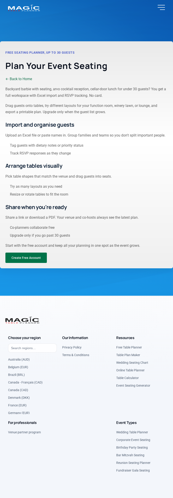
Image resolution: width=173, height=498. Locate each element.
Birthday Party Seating (132, 447)
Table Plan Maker (128, 355)
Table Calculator (127, 377)
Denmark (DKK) (19, 397)
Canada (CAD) (18, 390)
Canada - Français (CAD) (25, 382)
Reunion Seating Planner (133, 462)
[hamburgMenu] (161, 7)
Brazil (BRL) (16, 374)
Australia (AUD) (19, 359)
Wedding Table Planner (132, 432)
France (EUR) (17, 405)
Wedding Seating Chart (132, 362)
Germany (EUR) (19, 412)
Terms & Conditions (75, 355)
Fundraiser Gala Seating (133, 470)
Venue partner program (24, 432)
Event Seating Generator (133, 385)
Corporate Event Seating (133, 439)
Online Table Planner (130, 370)
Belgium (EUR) (18, 367)
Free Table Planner (129, 347)
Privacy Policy (72, 347)
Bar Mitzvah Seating (130, 455)
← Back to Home (18, 79)
